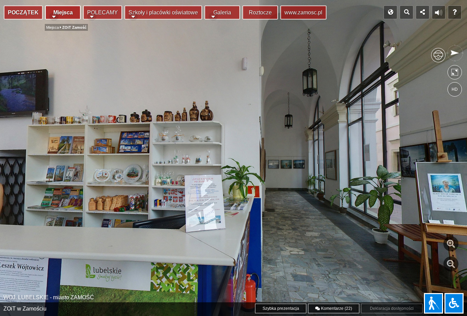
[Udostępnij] (422, 12)
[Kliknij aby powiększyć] (450, 243)
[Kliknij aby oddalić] (450, 263)
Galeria (222, 12)
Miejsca (63, 12)
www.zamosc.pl (303, 12)
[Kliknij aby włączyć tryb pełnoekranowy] (454, 74)
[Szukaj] (406, 12)
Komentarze (336, 308)
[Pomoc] (455, 12)
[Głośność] (438, 12)
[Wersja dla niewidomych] (433, 303)
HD (455, 89)
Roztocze (260, 12)
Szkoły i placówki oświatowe (163, 12)
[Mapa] (390, 12)
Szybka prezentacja (281, 308)
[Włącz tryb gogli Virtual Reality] (438, 58)
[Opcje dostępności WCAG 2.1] (454, 303)
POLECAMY (102, 12)
